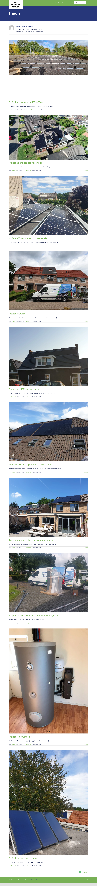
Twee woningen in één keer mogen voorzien (31, 540)
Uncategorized (29, 109)
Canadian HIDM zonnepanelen (24, 389)
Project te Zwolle (17, 313)
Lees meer (86, 109)
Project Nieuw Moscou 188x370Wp (26, 102)
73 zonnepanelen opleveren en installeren (30, 464)
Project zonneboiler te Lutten (23, 858)
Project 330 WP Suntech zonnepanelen (28, 238)
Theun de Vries (14, 109)
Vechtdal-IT (34, 879)
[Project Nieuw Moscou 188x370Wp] (48, 69)
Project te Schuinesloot (20, 736)
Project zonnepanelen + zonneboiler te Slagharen (34, 615)
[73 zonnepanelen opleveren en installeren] (48, 431)
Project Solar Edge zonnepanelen (25, 162)
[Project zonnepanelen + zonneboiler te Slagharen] (48, 582)
